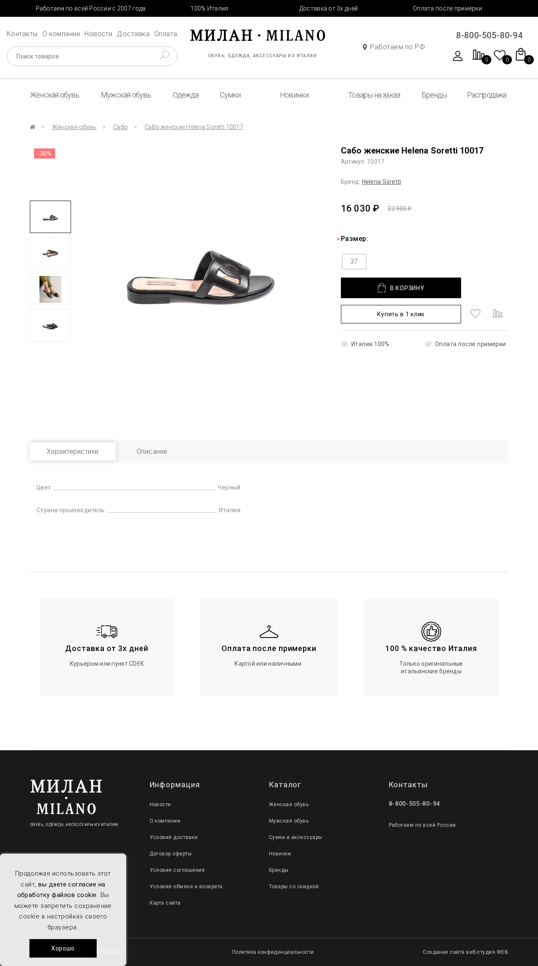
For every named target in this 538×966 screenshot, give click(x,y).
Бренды (434, 94)
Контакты (22, 34)
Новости (98, 34)
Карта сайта (165, 903)
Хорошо (63, 948)
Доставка (133, 34)
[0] (478, 59)
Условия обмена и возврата (186, 886)
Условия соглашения (177, 870)
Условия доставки (174, 837)
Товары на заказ (374, 94)
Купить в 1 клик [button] (401, 314)
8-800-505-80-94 (489, 35)
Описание (152, 451)
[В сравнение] (498, 314)
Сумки (230, 94)
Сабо (120, 127)
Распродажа (486, 94)
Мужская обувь (126, 94)
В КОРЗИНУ (407, 288)
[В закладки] (475, 314)
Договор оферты (171, 854)
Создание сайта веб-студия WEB (465, 952)
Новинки (294, 94)
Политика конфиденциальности (273, 952)
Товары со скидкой (294, 886)
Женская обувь (54, 94)
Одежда (185, 94)
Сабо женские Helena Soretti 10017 (194, 127)
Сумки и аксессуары (295, 837)
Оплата (165, 34)
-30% (44, 153)
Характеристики (73, 451)
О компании (61, 34)
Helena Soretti (381, 181)
